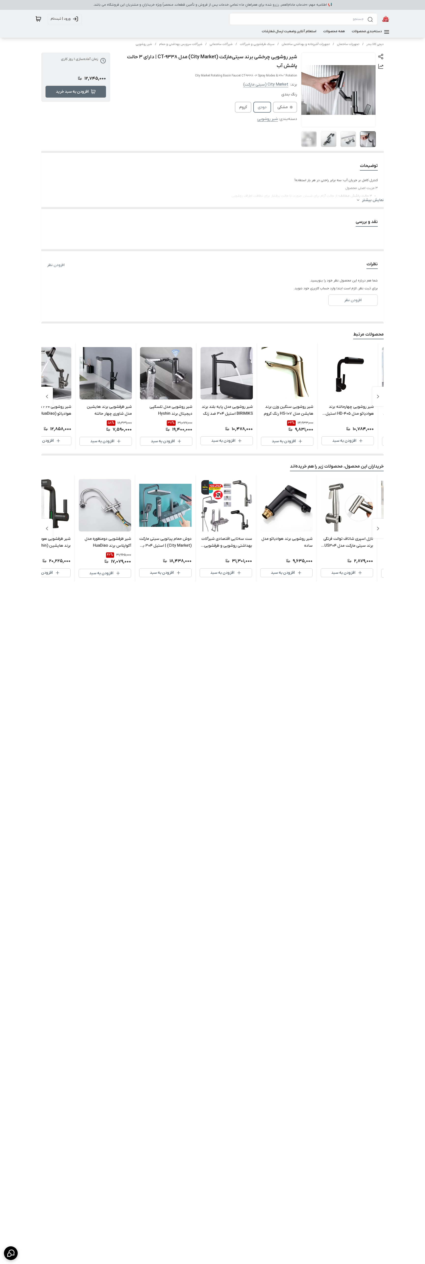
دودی (262, 107)
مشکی (282, 107)
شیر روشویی (144, 44)
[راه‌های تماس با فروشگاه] (11, 1253)
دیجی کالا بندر (375, 44)
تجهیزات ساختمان (348, 44)
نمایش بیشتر (373, 200)
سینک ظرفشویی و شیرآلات (257, 44)
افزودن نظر (56, 265)
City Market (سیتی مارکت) (265, 84)
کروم (243, 107)
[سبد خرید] (38, 19)
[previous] (378, 396)
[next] (47, 396)
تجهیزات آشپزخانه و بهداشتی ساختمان (306, 44)
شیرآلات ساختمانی (221, 44)
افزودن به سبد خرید (72, 91)
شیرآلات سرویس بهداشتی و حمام (180, 44)
